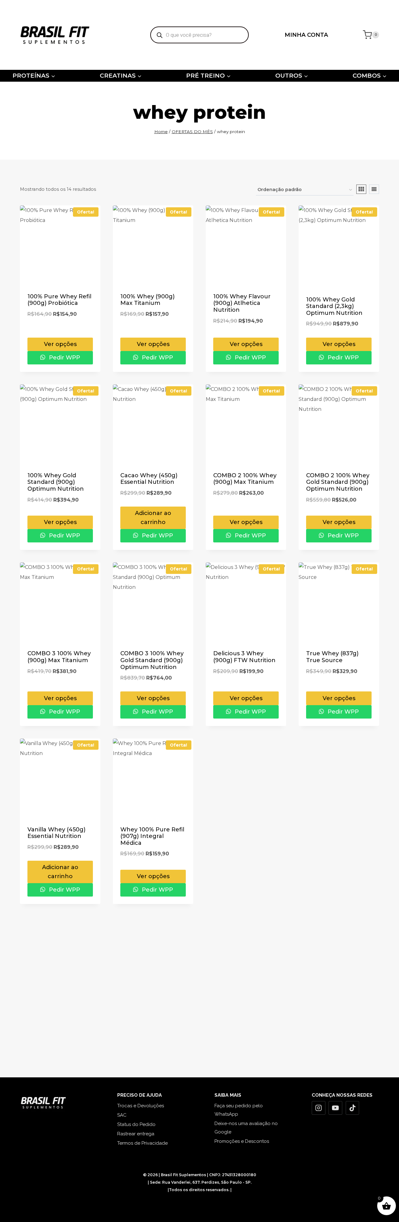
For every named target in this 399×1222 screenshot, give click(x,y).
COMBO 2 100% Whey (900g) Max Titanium (244, 479)
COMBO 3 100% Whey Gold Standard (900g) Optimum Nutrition (152, 660)
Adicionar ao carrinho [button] (153, 518)
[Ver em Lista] (374, 189)
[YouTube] (335, 1108)
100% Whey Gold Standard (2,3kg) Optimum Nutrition (334, 306)
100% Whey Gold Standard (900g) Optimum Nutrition (55, 482)
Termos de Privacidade (142, 1143)
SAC (122, 1115)
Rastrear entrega (135, 1134)
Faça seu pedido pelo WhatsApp (238, 1110)
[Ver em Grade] (361, 189)
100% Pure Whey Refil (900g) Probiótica (59, 300)
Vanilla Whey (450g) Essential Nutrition (56, 833)
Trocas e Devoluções (140, 1106)
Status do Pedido (136, 1124)
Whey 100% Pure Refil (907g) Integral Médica (152, 836)
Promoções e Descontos (241, 1141)
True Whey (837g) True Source (332, 657)
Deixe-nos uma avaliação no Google (246, 1128)
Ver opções (60, 344)
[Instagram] (318, 1108)
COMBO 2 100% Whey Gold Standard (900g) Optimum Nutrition (337, 482)
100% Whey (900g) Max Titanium (147, 300)
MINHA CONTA (306, 34)
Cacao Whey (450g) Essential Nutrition (148, 479)
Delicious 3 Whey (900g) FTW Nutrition (244, 657)
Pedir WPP (63, 357)
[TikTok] (352, 1108)
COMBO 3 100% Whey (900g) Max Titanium (59, 657)
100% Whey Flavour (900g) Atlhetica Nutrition (242, 303)
